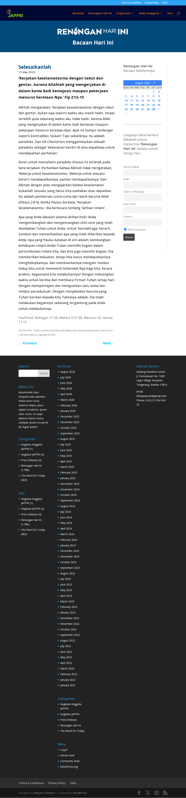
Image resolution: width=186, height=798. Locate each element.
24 (126, 109)
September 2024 (70, 500)
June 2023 (66, 584)
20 (142, 105)
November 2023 (69, 556)
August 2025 (67, 439)
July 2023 (65, 579)
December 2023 (69, 551)
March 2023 (67, 601)
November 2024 (69, 489)
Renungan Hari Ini (100, 13)
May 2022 (66, 657)
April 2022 (66, 663)
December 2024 (69, 483)
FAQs (164, 3)
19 (137, 105)
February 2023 (68, 607)
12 (137, 100)
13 (142, 100)
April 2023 (66, 595)
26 (137, 109)
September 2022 (70, 635)
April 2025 (66, 461)
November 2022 (69, 623)
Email (126, 179)
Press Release (29, 460)
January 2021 (68, 685)
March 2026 (67, 399)
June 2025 (66, 450)
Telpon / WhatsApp (133, 191)
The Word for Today (33, 475)
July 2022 (65, 646)
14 (148, 100)
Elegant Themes (44, 793)
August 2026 (142, 83)
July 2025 (65, 444)
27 (142, 109)
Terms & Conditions (131, 3)
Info (170, 13)
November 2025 (69, 422)
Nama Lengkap (131, 166)
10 (126, 100)
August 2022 (67, 640)
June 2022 (66, 651)
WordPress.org (69, 766)
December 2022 (69, 618)
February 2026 (68, 405)
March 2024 (67, 534)
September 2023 (70, 567)
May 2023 (66, 590)
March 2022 (67, 668)
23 (158, 105)
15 (153, 100)
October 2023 (68, 562)
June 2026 (66, 383)
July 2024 (65, 511)
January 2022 (68, 679)
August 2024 (67, 506)
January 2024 (68, 545)
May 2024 (66, 523)
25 (131, 109)
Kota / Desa (129, 204)
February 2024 (68, 539)
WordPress (80, 793)
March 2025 (67, 467)
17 (126, 105)
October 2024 (68, 495)
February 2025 (68, 472)
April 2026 (66, 394)
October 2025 (68, 427)
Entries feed (67, 755)
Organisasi (123, 13)
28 (148, 109)
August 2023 (67, 573)
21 (148, 105)
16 (158, 100)
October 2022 (68, 629)
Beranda (78, 13)
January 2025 (68, 478)
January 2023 (68, 612)
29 (153, 109)
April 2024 (66, 528)
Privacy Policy (152, 3)
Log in (64, 749)
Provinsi (127, 216)
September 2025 (70, 433)
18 (131, 105)
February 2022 (68, 674)
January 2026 (68, 411)
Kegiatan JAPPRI (30, 454)
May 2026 (66, 388)
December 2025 (69, 416)
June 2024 (66, 517)
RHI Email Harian (136, 229)
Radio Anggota (149, 13)
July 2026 (65, 377)
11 (131, 100)
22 (153, 105)
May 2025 (66, 455)
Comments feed (69, 761)
